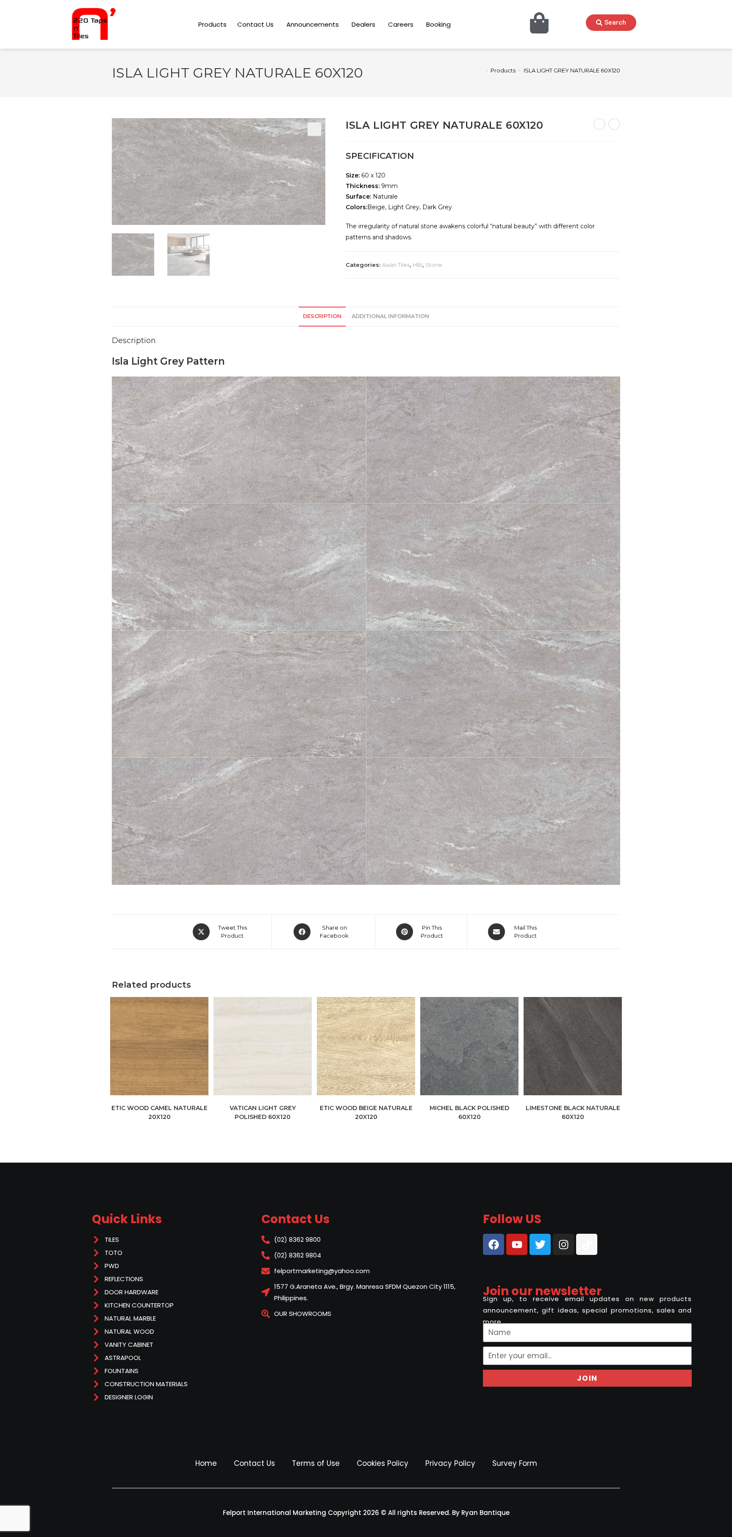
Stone (433, 264)
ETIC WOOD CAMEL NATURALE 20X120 (159, 1112)
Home (206, 1463)
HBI (417, 264)
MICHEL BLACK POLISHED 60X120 (469, 1112)
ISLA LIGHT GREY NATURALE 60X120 (572, 70)
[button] (314, 129)
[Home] (480, 70)
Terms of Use (316, 1463)
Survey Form (514, 1463)
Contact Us (254, 1463)
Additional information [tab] (390, 316)
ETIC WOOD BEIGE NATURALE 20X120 (366, 1112)
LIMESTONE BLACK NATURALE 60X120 (573, 1112)
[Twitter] (540, 1244)
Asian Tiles (396, 264)
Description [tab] (322, 316)
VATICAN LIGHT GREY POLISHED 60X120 (263, 1112)
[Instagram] (563, 1244)
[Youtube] (516, 1244)
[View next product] (614, 124)
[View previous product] (599, 124)
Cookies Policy (382, 1463)
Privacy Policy (450, 1463)
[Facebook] (493, 1244)
